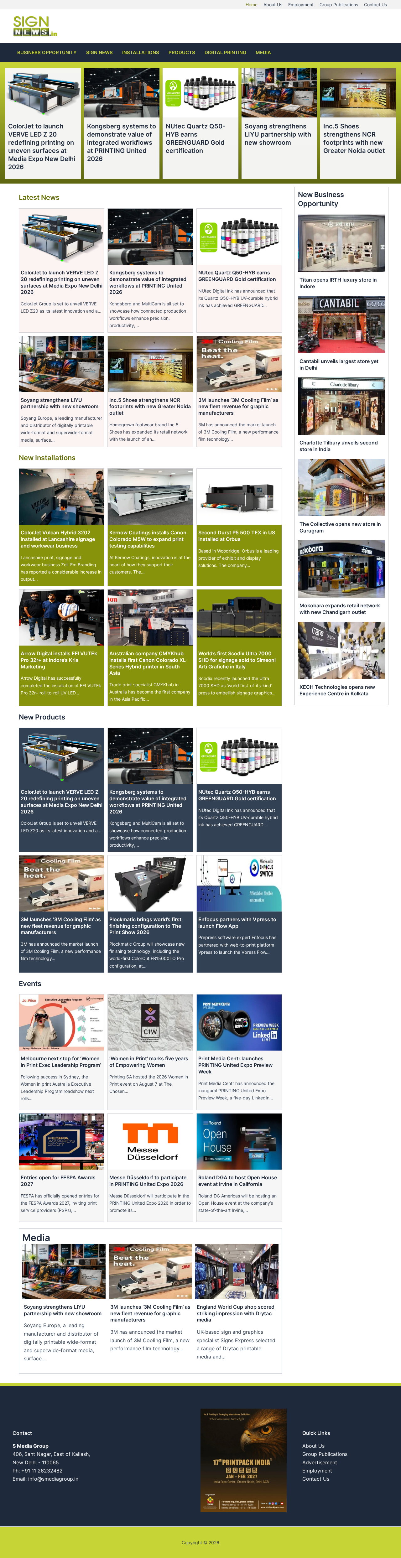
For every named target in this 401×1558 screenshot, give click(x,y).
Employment (317, 1470)
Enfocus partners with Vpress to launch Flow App (237, 922)
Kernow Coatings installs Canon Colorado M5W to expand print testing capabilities (147, 539)
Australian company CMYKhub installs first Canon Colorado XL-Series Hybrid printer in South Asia (148, 663)
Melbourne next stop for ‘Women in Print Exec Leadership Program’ (61, 1061)
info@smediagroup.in (53, 1479)
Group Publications (324, 1454)
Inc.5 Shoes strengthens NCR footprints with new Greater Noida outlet (150, 406)
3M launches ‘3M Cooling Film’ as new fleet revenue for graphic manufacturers (238, 406)
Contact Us (315, 1479)
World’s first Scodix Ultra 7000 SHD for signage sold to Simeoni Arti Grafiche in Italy (237, 660)
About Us (313, 1446)
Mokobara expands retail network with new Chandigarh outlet (339, 608)
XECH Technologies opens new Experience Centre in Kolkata (337, 690)
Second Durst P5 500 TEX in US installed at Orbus (236, 535)
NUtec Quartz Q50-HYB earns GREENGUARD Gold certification (237, 275)
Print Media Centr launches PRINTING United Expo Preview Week (235, 1065)
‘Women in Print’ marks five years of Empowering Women (148, 1061)
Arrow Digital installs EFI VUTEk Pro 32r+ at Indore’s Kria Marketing (59, 660)
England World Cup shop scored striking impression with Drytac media (235, 1313)
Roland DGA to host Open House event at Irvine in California (237, 1180)
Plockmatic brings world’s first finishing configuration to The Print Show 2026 (145, 926)
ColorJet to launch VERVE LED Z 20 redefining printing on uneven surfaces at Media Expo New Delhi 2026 (61, 282)
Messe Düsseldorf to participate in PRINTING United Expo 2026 (147, 1180)
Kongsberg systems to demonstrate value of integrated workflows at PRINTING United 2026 (121, 142)
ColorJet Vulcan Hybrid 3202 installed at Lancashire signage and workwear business (58, 539)
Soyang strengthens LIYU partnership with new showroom (278, 134)
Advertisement (319, 1462)
